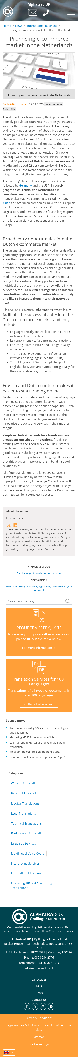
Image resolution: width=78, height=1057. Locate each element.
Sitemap (39, 1037)
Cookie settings (39, 1044)
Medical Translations (25, 803)
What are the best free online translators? (35, 751)
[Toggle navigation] (70, 11)
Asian (6, 203)
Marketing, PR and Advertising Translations (31, 885)
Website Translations (25, 783)
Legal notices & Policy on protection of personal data (39, 1027)
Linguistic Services (23, 843)
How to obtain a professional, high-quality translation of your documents (39, 588)
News (18, 26)
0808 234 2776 (44, 957)
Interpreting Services (25, 863)
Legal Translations (23, 813)
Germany (25, 185)
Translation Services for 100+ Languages (39, 681)
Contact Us (39, 1000)
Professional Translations (28, 833)
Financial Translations (26, 793)
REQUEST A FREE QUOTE (39, 628)
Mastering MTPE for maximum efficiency (34, 737)
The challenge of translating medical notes (39, 573)
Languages (39, 979)
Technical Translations (26, 824)
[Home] (8, 11)
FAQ (39, 986)
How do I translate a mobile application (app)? (37, 757)
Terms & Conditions (39, 1018)
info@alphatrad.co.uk (39, 968)
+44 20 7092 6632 (48, 963)
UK (12, 1052)
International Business (41, 26)
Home (7, 26)
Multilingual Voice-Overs (27, 853)
